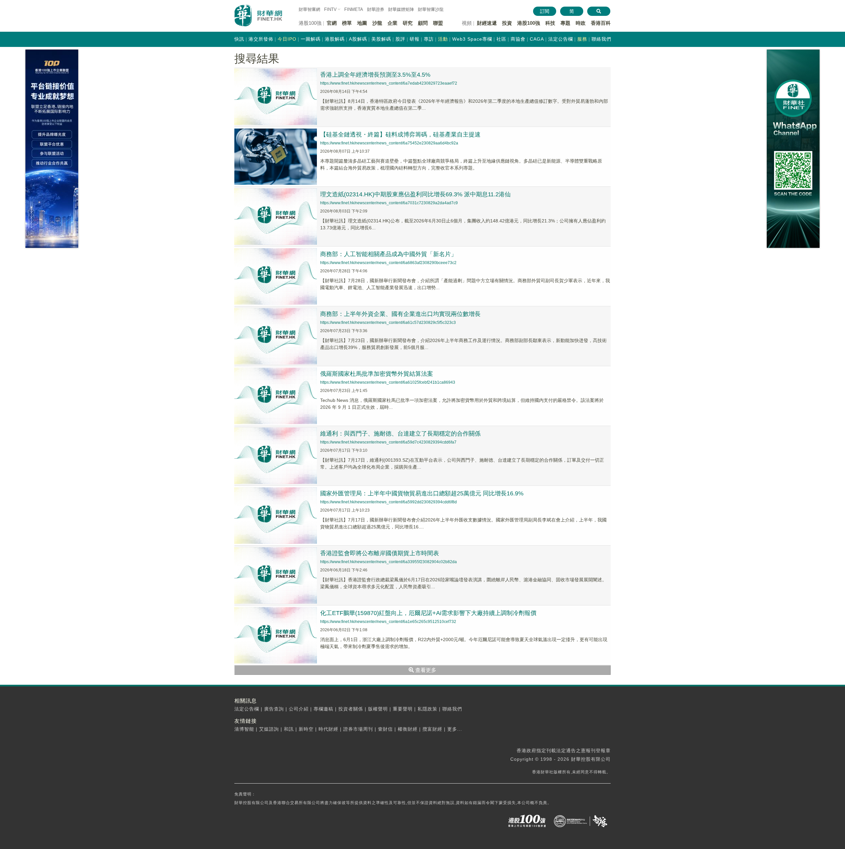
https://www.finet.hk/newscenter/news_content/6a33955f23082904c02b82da (388, 562)
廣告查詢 (274, 709)
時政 (581, 23)
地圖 (362, 23)
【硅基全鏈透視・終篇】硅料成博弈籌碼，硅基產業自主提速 (400, 134)
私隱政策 (427, 709)
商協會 (518, 39)
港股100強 (528, 23)
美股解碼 (381, 39)
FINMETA (353, 9)
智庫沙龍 (431, 9)
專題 (565, 23)
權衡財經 (408, 729)
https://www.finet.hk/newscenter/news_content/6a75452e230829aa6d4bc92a (389, 143)
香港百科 (601, 23)
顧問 (423, 23)
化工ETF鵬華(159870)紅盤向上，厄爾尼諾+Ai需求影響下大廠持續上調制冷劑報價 (428, 613)
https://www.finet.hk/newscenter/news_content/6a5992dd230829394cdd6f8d (388, 502)
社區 (501, 39)
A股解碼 (358, 39)
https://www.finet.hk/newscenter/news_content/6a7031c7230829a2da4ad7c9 (389, 203)
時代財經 (328, 729)
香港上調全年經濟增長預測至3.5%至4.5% (375, 74)
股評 (400, 39)
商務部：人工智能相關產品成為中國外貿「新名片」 (388, 254)
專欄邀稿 (323, 709)
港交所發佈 (261, 39)
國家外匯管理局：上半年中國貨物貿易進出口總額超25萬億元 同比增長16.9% (422, 493)
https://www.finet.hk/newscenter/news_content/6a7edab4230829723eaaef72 (388, 83)
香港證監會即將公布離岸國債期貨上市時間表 (379, 553)
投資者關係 (350, 709)
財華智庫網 (309, 9)
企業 (392, 23)
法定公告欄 (560, 39)
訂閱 (544, 11)
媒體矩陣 (401, 9)
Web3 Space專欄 (472, 39)
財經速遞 (487, 23)
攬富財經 (432, 729)
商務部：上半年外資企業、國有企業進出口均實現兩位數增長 (400, 314)
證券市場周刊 (358, 729)
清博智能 (244, 729)
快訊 (239, 39)
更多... (454, 729)
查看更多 (425, 670)
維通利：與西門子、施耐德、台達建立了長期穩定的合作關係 (400, 433)
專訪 (429, 39)
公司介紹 (299, 709)
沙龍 (377, 23)
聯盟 (438, 23)
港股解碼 (335, 39)
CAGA (537, 39)
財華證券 (375, 9)
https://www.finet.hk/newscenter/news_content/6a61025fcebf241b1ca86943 (387, 382)
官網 (332, 23)
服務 (582, 39)
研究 (408, 23)
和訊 (289, 729)
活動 (443, 39)
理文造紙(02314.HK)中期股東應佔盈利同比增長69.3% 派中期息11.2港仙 (415, 194)
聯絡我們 (601, 39)
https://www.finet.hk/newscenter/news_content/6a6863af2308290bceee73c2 (388, 262)
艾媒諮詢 (269, 729)
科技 (550, 23)
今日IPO (287, 39)
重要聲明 (403, 709)
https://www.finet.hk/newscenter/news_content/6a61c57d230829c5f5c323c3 (388, 322)
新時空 (306, 729)
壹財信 (385, 729)
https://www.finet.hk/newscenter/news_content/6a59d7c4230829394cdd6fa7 (388, 442)
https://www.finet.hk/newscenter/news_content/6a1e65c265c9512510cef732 (388, 621)
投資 (507, 23)
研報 (415, 39)
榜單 (347, 23)
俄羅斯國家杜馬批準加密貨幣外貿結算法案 (376, 373)
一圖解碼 (311, 39)
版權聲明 (378, 709)
